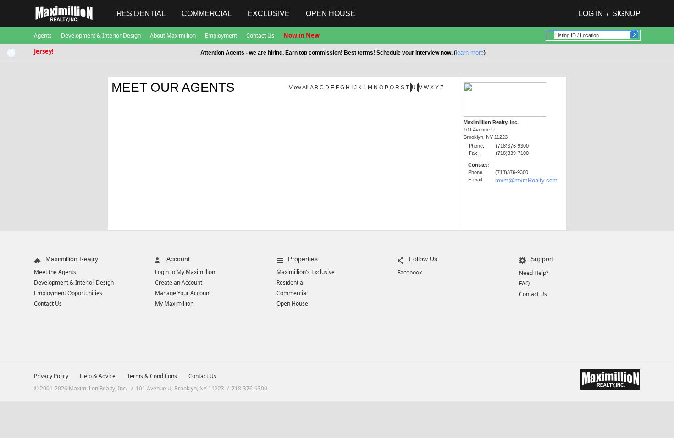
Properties (303, 259)
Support (541, 259)
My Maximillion (174, 303)
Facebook (410, 272)
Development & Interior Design (101, 35)
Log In (591, 13)
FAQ (524, 283)
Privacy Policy (51, 376)
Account (178, 259)
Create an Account (178, 282)
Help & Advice (98, 376)
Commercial (207, 13)
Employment (221, 35)
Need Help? (533, 273)
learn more (470, 52)
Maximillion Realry (71, 259)
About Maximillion (173, 35)
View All (299, 87)
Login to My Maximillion (185, 272)
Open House (330, 13)
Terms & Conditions (152, 376)
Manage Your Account (183, 293)
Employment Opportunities (68, 293)
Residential (141, 13)
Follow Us (423, 259)
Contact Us (260, 35)
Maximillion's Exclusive (305, 272)
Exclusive (269, 13)
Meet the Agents (55, 272)
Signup (626, 13)
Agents (43, 35)
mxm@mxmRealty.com (526, 180)
